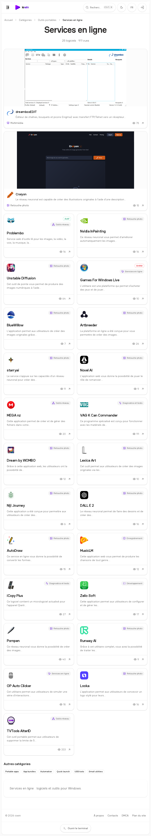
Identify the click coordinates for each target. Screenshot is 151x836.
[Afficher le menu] (8, 7)
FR (132, 7)
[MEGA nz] (39, 419)
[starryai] (39, 374)
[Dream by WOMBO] (39, 464)
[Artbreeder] (112, 328)
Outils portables (47, 20)
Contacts (113, 815)
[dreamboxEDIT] (75, 88)
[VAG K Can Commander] (112, 419)
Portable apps (12, 771)
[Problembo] (39, 235)
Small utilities (96, 771)
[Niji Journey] (39, 509)
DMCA (125, 815)
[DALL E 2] (112, 509)
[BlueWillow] (39, 328)
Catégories (25, 20)
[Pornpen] (39, 644)
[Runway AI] (112, 644)
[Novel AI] (112, 374)
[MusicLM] (112, 554)
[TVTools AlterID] (39, 734)
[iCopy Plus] (39, 599)
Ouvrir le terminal (78, 828)
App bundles (29, 771)
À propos (99, 815)
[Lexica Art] (112, 464)
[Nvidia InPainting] (112, 235)
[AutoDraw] (39, 554)
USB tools (79, 771)
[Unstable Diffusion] (39, 282)
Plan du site (139, 815)
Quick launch (63, 771)
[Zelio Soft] (112, 599)
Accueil (8, 20)
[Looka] (112, 689)
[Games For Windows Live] (112, 282)
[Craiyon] (75, 170)
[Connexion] (142, 7)
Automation (46, 771)
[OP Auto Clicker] (39, 689)
